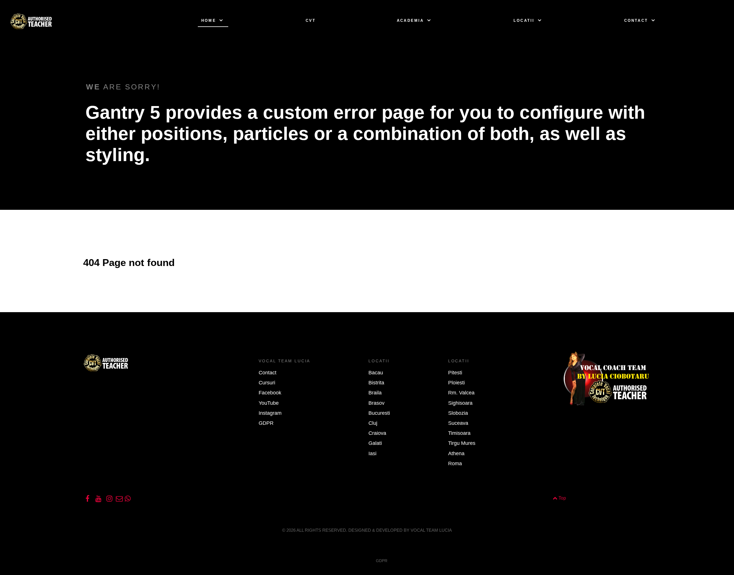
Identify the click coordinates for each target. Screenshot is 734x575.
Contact (267, 372)
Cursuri (267, 383)
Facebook (270, 393)
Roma (455, 463)
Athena (456, 453)
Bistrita (376, 383)
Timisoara (459, 433)
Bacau (375, 372)
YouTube (269, 403)
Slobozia (458, 413)
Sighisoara (460, 403)
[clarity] (55, 21)
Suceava (458, 423)
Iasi (372, 453)
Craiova (377, 433)
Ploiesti (456, 383)
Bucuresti (379, 413)
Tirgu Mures (461, 443)
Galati (375, 443)
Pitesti (455, 372)
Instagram (270, 413)
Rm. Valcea (461, 393)
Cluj (372, 423)
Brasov (376, 403)
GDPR (266, 423)
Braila (375, 393)
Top (561, 498)
